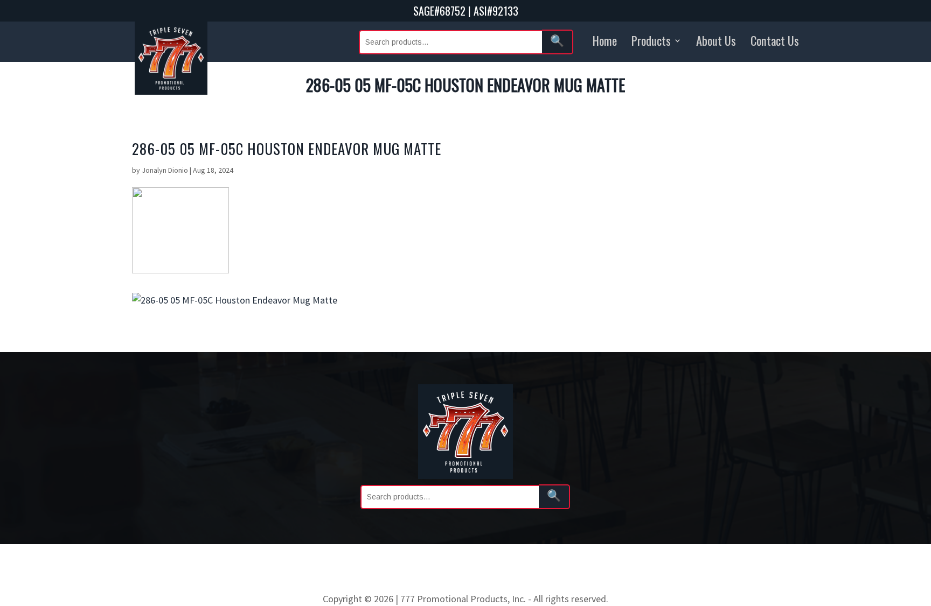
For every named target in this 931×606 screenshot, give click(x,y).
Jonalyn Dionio (165, 170)
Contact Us (775, 40)
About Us (716, 40)
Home (605, 40)
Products (651, 40)
